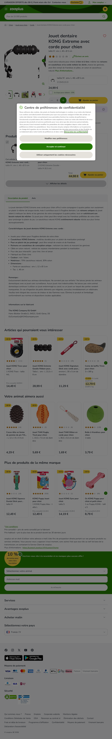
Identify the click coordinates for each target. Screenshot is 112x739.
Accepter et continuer (56, 146)
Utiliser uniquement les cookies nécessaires (56, 155)
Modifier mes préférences (56, 138)
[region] (56, 132)
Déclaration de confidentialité (76, 132)
